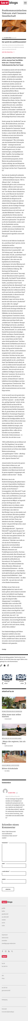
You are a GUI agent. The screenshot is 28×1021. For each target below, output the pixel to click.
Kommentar (5, 842)
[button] (5, 665)
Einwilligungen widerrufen (9, 943)
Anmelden (4, 940)
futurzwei (4, 1009)
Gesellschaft (5, 914)
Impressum (5, 935)
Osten (3, 925)
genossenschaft (6, 990)
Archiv (3, 922)
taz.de (3, 963)
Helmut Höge (11, 793)
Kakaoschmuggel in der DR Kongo (10, 765)
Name (3, 863)
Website (4, 879)
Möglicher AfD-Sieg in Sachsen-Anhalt (12, 738)
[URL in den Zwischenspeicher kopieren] (1, 665)
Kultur (3, 911)
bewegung (4, 999)
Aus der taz (4, 987)
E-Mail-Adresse (6, 871)
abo (3, 975)
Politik (3, 908)
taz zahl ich (4, 966)
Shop (3, 978)
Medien (4, 920)
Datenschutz (5, 937)
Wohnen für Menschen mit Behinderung (12, 711)
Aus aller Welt (5, 917)
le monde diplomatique (8, 1012)
